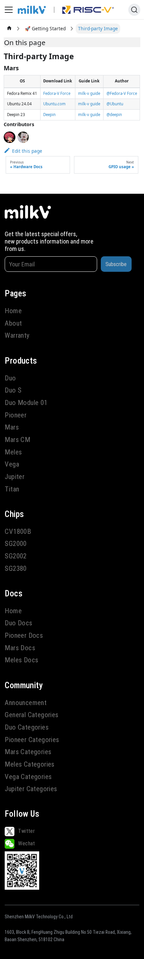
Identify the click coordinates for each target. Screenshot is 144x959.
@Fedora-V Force (121, 93)
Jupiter (14, 477)
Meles (13, 452)
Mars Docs (20, 648)
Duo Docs (18, 623)
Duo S (13, 390)
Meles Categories (29, 764)
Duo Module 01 (26, 403)
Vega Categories (28, 777)
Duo (10, 378)
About (13, 323)
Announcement (26, 703)
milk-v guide (89, 93)
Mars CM (17, 440)
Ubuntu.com (54, 103)
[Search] (134, 10)
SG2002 (15, 556)
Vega (12, 464)
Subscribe (116, 264)
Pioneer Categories (32, 740)
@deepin (114, 114)
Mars (12, 427)
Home (13, 311)
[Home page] (9, 29)
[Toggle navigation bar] (9, 10)
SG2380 (15, 568)
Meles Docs (21, 660)
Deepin (49, 114)
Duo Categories (27, 727)
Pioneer (15, 415)
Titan (12, 489)
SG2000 (15, 544)
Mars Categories (28, 752)
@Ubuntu (114, 103)
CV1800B (18, 531)
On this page (25, 42)
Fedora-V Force (56, 93)
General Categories (31, 715)
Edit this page (27, 151)
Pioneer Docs (24, 635)
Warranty (17, 335)
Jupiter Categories (31, 789)
